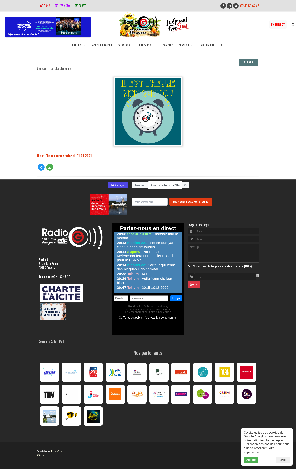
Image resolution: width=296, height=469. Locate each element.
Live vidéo (64, 6)
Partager (118, 185)
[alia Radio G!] (137, 394)
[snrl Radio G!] (180, 372)
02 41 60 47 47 (249, 5)
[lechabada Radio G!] (246, 372)
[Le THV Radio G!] (49, 394)
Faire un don (207, 45)
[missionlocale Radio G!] (158, 394)
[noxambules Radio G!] (180, 394)
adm (42, 455)
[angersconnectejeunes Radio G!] (93, 394)
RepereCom (56, 451)
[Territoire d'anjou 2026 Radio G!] (49, 372)
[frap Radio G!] (202, 372)
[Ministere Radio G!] (137, 372)
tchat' (82, 6)
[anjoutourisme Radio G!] (202, 394)
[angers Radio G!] (93, 372)
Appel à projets (102, 45)
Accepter (251, 459)
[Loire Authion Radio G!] (49, 416)
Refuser (283, 459)
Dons (46, 6)
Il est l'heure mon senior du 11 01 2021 (64, 155)
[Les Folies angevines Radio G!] (246, 394)
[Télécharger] (49, 167)
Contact (168, 45)
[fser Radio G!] (158, 372)
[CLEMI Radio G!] (224, 394)
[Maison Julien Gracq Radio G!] (71, 394)
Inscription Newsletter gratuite (191, 202)
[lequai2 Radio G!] (224, 372)
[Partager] (41, 167)
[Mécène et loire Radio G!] (71, 372)
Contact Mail (57, 341)
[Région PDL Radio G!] (115, 372)
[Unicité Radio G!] (115, 394)
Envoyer (194, 284)
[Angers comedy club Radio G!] (93, 416)
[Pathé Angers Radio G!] (71, 416)
